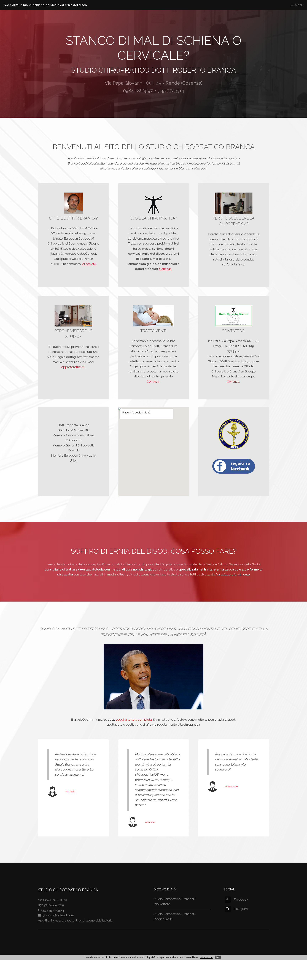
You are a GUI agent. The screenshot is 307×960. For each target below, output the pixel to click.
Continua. (165, 269)
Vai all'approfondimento (233, 574)
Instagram (241, 908)
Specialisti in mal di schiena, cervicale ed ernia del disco (45, 5)
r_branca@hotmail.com (58, 915)
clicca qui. (89, 264)
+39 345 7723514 (52, 910)
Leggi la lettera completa (133, 719)
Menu (299, 5)
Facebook (241, 899)
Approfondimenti (73, 367)
